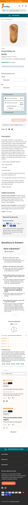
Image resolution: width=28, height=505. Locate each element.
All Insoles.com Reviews (14, 501)
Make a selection (19, 120)
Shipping (3, 56)
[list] (14, 33)
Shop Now (22, 1)
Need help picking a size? (8, 73)
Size (2, 84)
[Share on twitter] (7, 401)
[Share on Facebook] (9, 129)
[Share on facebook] (4, 401)
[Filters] (2, 373)
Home (2, 19)
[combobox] (14, 10)
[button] (22, 5)
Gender (3, 76)
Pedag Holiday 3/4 (8, 19)
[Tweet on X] (6, 129)
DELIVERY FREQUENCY (12, 106)
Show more (13, 432)
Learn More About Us (8, 483)
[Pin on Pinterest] (12, 129)
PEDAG (3, 48)
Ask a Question (10, 251)
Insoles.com (7, 501)
